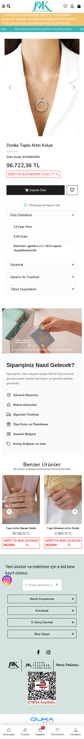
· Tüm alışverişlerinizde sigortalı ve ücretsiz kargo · (39, 29)
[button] (10, 87)
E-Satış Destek (42, 622)
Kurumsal (42, 611)
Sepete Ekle (38, 190)
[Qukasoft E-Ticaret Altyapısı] (42, 720)
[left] (9, 512)
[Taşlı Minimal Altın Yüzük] (63, 499)
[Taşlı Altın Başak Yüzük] (21, 499)
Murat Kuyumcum (42, 599)
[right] (75, 512)
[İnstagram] (48, 652)
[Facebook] (38, 652)
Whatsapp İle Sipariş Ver (44, 205)
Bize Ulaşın (42, 634)
